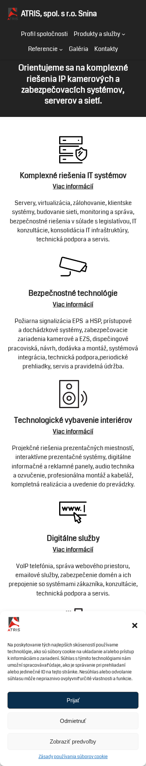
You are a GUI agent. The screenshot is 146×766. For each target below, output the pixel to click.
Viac (59, 186)
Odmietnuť (73, 721)
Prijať (73, 700)
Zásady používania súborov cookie (73, 757)
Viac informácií (73, 304)
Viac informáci (72, 549)
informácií (79, 186)
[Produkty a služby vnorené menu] (123, 34)
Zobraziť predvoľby (73, 741)
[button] (135, 625)
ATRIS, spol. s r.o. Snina (59, 13)
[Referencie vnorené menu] (61, 49)
